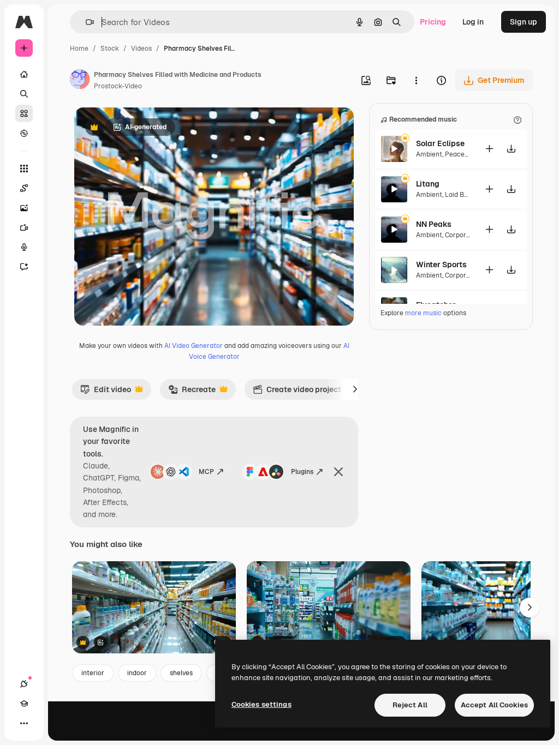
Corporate (461, 235)
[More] (24, 723)
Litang (427, 184)
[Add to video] (489, 148)
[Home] (24, 74)
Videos (141, 48)
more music (423, 313)
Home (79, 48)
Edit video (105, 392)
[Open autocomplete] (85, 22)
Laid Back (460, 194)
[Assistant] (24, 266)
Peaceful (459, 154)
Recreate (192, 392)
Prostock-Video (118, 86)
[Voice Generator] (24, 247)
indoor (137, 673)
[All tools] (24, 168)
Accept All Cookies (494, 705)
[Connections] (24, 684)
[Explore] (24, 133)
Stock (109, 48)
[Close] (338, 471)
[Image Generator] (24, 208)
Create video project (297, 392)
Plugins (302, 471)
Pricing (433, 22)
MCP (206, 471)
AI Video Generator (193, 345)
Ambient (429, 154)
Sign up (523, 22)
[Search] (24, 94)
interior (92, 673)
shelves (181, 673)
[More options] (416, 80)
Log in (473, 22)
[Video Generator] (24, 227)
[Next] (355, 389)
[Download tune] (511, 148)
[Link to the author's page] (80, 80)
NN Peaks (433, 224)
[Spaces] (24, 188)
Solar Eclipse (440, 143)
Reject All (410, 705)
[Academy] (24, 703)
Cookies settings (261, 704)
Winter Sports (441, 264)
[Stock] (24, 113)
